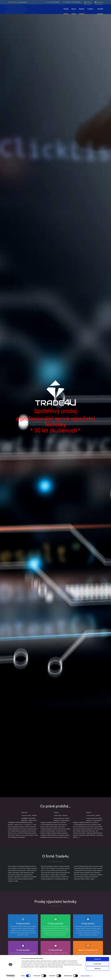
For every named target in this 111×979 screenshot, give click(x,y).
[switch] (44, 975)
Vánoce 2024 (24, 812)
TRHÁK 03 (88, 812)
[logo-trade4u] (14, 8)
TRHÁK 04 (56, 812)
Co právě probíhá (22, 2)
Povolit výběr (97, 964)
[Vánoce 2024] (14, 815)
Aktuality (34, 815)
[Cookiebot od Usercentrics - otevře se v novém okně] (10, 976)
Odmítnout (97, 968)
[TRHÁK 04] (46, 815)
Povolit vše (97, 959)
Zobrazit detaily (85, 975)
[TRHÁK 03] (79, 815)
